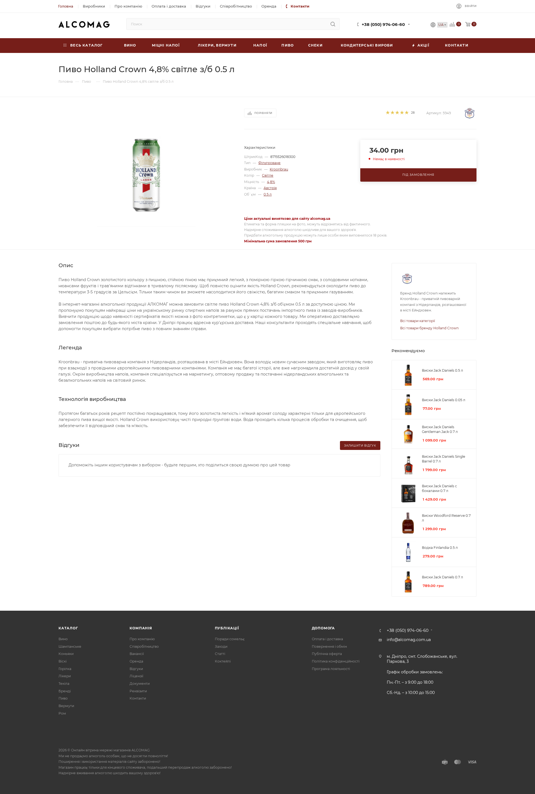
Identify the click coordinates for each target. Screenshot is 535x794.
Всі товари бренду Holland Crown (429, 328)
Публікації (227, 628)
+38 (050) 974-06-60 (383, 24)
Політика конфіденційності (335, 661)
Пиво (63, 698)
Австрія (270, 188)
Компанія (141, 628)
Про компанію (142, 639)
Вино (63, 639)
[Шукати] (333, 24)
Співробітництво (144, 646)
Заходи (221, 646)
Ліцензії (136, 676)
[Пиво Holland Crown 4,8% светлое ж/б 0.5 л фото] (146, 174)
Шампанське (70, 646)
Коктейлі (223, 661)
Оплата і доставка (327, 639)
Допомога (323, 628)
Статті (220, 654)
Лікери (65, 676)
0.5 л (268, 194)
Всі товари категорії (417, 321)
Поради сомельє (230, 639)
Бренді (65, 691)
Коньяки (66, 654)
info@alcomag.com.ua (409, 639)
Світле (267, 175)
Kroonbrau (279, 169)
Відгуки (136, 669)
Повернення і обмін (329, 646)
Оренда (136, 661)
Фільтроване (269, 163)
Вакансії (137, 654)
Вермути (66, 706)
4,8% (271, 182)
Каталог (68, 628)
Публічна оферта (327, 654)
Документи (140, 683)
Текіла (64, 683)
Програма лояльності (331, 669)
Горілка (65, 669)
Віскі (63, 661)
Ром (62, 713)
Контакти (138, 698)
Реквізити (138, 691)
